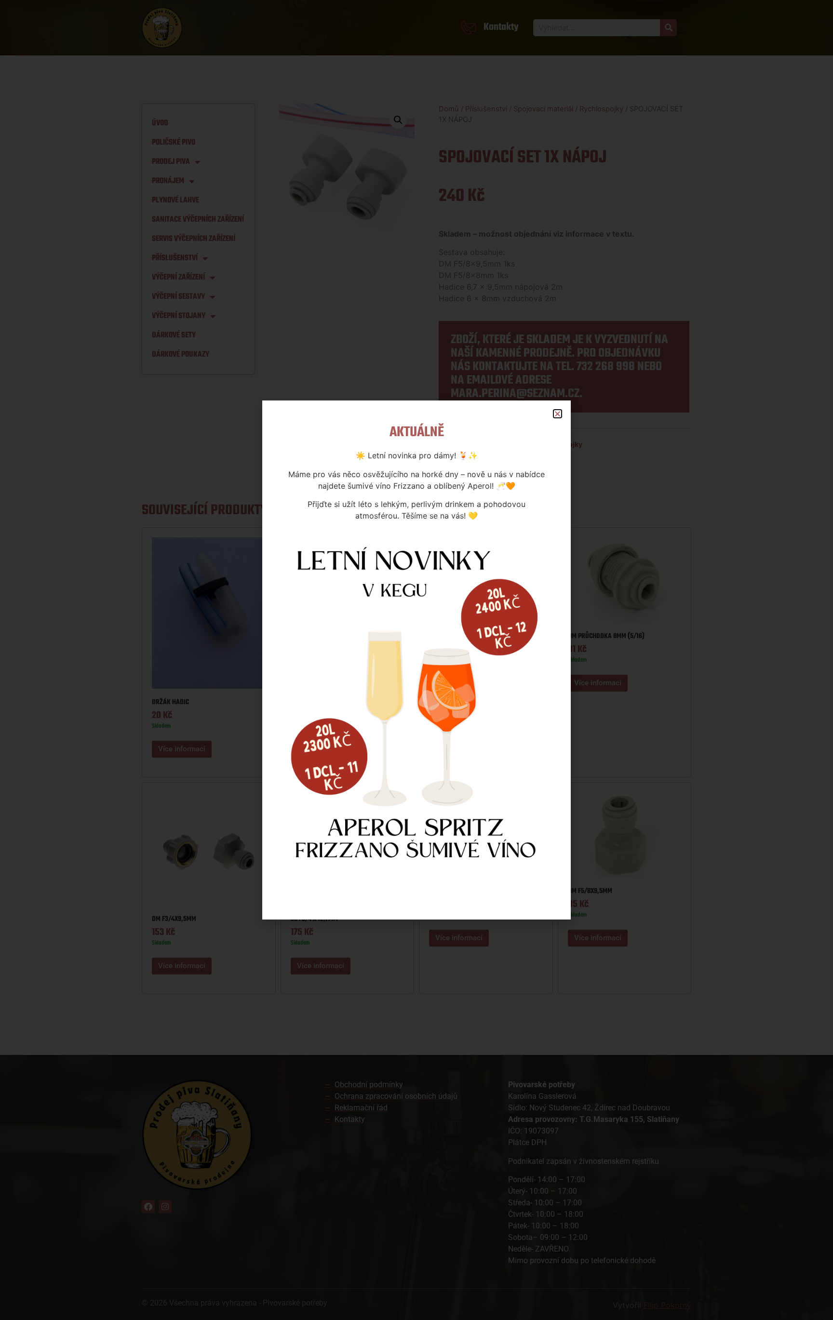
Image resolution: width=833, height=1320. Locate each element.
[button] (557, 413)
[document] (416, 660)
